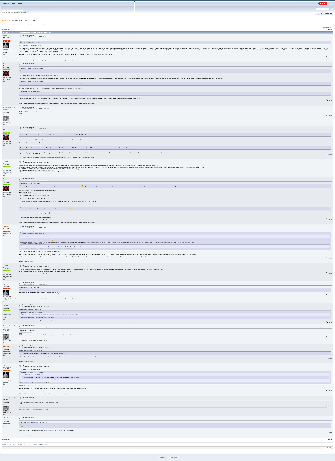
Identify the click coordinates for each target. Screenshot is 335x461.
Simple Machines (173, 457)
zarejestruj (17, 9)
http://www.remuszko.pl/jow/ (25, 332)
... (9, 29)
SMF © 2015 (167, 457)
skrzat (35, 24)
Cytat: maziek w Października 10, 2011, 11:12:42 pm (30, 309)
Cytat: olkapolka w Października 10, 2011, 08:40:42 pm (31, 68)
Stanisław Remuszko (9, 107)
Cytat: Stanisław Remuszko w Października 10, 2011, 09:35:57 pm (33, 40)
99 (10, 29)
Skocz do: (321, 447)
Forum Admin (31, 24)
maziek (5, 35)
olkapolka (6, 226)
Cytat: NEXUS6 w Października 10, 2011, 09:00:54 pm (30, 91)
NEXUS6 (5, 161)
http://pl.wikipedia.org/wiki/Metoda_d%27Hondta (53, 430)
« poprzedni (325, 27)
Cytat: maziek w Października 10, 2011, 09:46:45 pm (30, 132)
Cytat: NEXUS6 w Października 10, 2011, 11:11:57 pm (30, 350)
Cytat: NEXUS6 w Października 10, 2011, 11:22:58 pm (30, 369)
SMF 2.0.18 (161, 457)
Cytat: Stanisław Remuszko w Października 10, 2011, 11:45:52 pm (33, 422)
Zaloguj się (11, 9)
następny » (330, 27)
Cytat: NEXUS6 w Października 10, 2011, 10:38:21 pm (30, 183)
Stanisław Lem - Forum (12, 4)
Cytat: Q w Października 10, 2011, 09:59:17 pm (29, 231)
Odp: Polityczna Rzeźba (28, 35)
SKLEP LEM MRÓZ (324, 13)
